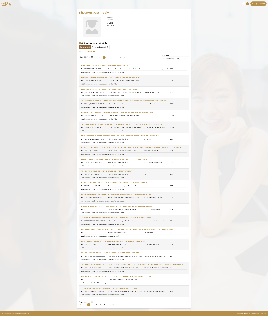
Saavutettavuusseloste (259, 313)
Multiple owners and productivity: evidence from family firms (109, 89)
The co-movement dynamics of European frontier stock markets (110, 253)
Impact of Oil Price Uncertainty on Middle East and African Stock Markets (114, 183)
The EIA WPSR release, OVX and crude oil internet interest (106, 171)
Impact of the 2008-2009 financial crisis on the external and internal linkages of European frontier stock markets (133, 148)
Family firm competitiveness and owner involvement (104, 66)
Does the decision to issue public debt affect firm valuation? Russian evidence (116, 276)
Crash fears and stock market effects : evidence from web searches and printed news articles (123, 101)
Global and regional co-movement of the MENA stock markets (109, 288)
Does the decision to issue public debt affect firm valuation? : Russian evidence (116, 206)
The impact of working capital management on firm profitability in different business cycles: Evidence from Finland (133, 265)
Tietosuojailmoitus (243, 313)
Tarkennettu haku (86, 51)
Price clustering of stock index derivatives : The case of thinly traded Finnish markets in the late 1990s (127, 229)
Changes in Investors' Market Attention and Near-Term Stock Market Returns (116, 194)
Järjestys (165, 55)
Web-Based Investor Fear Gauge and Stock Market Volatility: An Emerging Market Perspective (122, 124)
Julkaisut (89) (85, 47)
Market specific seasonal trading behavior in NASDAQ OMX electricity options (115, 159)
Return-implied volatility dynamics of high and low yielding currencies (113, 241)
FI (247, 3)
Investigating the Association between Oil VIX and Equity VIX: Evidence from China (117, 112)
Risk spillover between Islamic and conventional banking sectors (110, 77)
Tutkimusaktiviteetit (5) (100, 47)
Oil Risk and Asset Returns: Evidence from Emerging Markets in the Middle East (116, 218)
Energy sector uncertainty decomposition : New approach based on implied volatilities (120, 136)
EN (244, 3)
